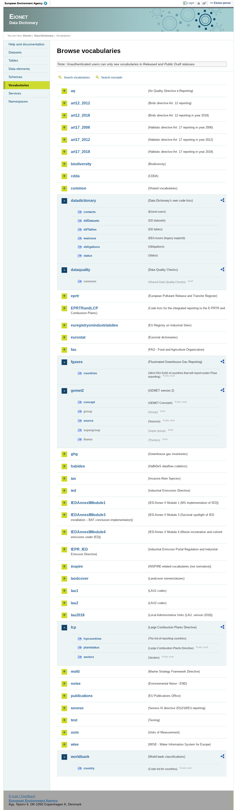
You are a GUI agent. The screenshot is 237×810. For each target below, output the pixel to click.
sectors (89, 657)
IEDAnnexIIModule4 (88, 532)
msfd (75, 671)
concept (89, 402)
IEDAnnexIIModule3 (88, 515)
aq (73, 91)
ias (73, 478)
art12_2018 (80, 115)
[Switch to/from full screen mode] (205, 3)
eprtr (75, 296)
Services (15, 93)
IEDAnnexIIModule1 (88, 503)
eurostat (78, 337)
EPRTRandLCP (84, 308)
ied (73, 490)
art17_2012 (80, 140)
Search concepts (111, 77)
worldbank (80, 757)
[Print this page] (199, 3)
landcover (79, 578)
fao (73, 350)
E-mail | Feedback (22, 796)
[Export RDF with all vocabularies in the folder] (222, 201)
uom (75, 732)
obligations (92, 247)
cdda (75, 176)
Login (190, 3)
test (74, 720)
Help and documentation (26, 44)
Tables (13, 60)
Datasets (15, 52)
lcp (73, 627)
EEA (27, 3)
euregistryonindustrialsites (94, 325)
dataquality (80, 270)
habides (78, 466)
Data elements (19, 69)
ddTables (90, 229)
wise (75, 744)
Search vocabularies (77, 77)
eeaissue (90, 238)
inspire (77, 566)
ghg (74, 454)
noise (76, 683)
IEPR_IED (79, 549)
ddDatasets (91, 220)
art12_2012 (80, 103)
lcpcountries (92, 638)
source (88, 420)
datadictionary (83, 200)
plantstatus (91, 647)
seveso (77, 708)
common (78, 188)
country (89, 768)
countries (90, 373)
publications (82, 696)
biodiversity (81, 164)
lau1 (74, 591)
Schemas (15, 77)
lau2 (74, 603)
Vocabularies (19, 85)
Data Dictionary (43, 35)
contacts (90, 212)
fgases (77, 362)
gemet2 (77, 391)
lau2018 (77, 615)
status (88, 255)
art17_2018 (80, 152)
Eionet (27, 35)
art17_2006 (80, 127)
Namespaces (18, 101)
